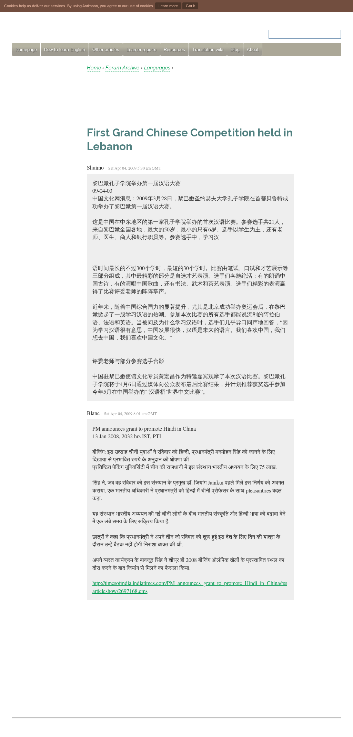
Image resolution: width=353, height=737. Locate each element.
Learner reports (142, 49)
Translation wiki (207, 49)
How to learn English (64, 49)
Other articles (105, 49)
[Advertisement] (41, 167)
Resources (174, 49)
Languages (157, 68)
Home (94, 68)
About (253, 49)
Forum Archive (122, 68)
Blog (235, 49)
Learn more (168, 6)
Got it (190, 6)
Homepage (26, 49)
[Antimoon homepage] (74, 30)
